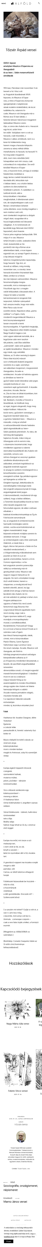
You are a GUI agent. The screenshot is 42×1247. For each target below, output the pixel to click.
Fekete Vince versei (18, 1090)
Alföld (20, 1119)
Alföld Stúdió (15, 1220)
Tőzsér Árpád (21, 1125)
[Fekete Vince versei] (18, 1068)
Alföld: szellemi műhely (21, 1215)
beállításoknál (9, 1237)
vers (28, 1169)
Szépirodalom (28, 1119)
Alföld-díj (27, 1220)
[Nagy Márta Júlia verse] (18, 1009)
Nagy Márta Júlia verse (18, 1023)
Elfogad (8, 1241)
